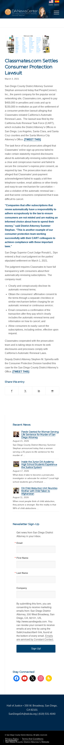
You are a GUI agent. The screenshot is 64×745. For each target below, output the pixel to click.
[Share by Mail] (52, 391)
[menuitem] (48, 12)
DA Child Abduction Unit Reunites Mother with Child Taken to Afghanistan (39, 491)
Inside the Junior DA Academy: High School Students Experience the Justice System (39, 464)
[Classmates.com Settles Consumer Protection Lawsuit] (28, 44)
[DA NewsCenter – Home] (26, 12)
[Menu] (55, 12)
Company (21, 588)
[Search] (48, 12)
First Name (22, 558)
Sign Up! (36, 648)
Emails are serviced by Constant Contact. (35, 637)
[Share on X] (25, 391)
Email (19, 543)
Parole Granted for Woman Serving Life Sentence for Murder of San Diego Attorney (40, 434)
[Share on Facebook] (11, 391)
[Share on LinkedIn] (39, 391)
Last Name (22, 573)
